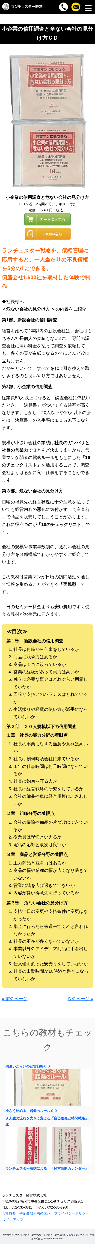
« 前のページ (14, 998)
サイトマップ (13, 1219)
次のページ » (80, 998)
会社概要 (9, 1213)
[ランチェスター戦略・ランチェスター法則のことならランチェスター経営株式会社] (22, 9)
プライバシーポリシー (71, 1213)
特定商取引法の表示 (34, 1213)
